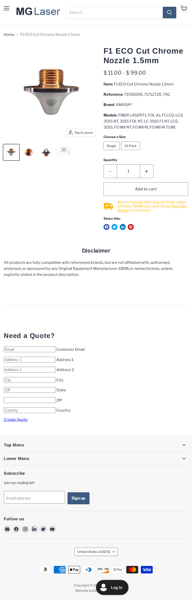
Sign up (79, 498)
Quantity (110, 160)
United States (93, 552)
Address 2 (65, 370)
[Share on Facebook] (107, 227)
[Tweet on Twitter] (115, 227)
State (61, 390)
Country (63, 410)
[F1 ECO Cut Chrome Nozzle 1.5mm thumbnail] (11, 152)
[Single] (112, 151)
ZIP (59, 400)
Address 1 (65, 359)
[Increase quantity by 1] (147, 171)
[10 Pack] (131, 151)
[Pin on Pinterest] (131, 227)
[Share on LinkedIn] (123, 227)
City (60, 380)
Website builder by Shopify (96, 590)
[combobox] (115, 12)
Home (9, 35)
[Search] (169, 12)
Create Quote (16, 419)
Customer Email (70, 349)
